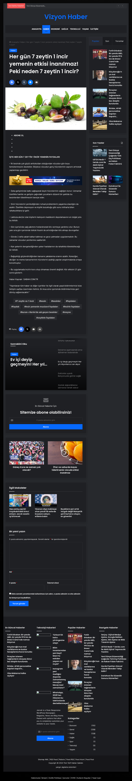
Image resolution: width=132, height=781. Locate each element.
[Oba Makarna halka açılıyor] (100, 125)
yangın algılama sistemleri (66, 767)
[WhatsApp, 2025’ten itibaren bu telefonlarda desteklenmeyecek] (44, 696)
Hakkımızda (35, 778)
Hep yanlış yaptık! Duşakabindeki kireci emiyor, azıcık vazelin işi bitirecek (19, 513)
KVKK (73, 778)
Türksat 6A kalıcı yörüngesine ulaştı (58, 639)
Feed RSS (70, 759)
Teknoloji (75, 29)
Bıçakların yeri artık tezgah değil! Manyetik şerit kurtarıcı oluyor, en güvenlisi (71, 513)
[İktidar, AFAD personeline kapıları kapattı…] (100, 112)
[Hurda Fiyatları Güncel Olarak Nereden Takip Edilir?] (100, 180)
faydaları (71, 301)
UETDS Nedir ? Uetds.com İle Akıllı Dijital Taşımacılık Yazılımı (99, 165)
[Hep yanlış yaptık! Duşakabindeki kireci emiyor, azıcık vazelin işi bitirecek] (20, 500)
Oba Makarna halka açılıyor (115, 122)
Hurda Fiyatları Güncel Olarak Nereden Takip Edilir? (100, 190)
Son (107, 41)
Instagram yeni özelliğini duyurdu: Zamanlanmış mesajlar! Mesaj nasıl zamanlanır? (59, 678)
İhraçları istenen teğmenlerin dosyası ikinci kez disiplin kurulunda (115, 97)
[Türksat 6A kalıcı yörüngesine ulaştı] (44, 638)
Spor (71, 741)
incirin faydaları (72, 306)
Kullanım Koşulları (84, 778)
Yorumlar (119, 41)
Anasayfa (36, 29)
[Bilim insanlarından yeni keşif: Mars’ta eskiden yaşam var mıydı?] (44, 651)
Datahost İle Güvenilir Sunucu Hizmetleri (115, 190)
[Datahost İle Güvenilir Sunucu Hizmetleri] (116, 180)
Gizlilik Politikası (55, 778)
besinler (56, 301)
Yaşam (85, 29)
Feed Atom (80, 759)
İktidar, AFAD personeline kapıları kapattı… (115, 112)
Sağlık (64, 29)
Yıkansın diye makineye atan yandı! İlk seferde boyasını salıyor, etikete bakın (46, 513)
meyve (67, 312)
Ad (11, 572)
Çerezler (66, 778)
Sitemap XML (43, 759)
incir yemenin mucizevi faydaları (42, 306)
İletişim (94, 29)
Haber (46, 29)
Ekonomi (55, 29)
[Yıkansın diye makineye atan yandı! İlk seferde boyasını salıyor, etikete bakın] (46, 500)
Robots (62, 759)
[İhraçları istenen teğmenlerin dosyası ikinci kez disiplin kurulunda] (100, 93)
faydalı (16, 306)
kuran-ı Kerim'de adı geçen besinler (39, 312)
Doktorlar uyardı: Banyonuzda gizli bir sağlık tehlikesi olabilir (30, 362)
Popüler (95, 41)
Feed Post (90, 759)
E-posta (13, 583)
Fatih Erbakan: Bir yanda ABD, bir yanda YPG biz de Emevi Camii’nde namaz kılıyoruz (116, 58)
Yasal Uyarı (96, 778)
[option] (46, 364)
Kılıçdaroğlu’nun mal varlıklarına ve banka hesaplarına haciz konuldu (91, 669)
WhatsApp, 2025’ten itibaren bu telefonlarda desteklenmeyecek (62, 698)
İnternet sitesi (53, 583)
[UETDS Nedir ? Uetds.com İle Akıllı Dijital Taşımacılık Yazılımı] (100, 153)
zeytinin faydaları (46, 317)
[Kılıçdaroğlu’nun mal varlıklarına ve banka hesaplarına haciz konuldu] (100, 75)
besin (43, 301)
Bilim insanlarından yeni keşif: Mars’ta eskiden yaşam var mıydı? (59, 655)
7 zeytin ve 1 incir (25, 301)
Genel (71, 729)
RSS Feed (54, 759)
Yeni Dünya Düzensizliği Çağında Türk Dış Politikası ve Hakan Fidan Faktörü (56, 6)
